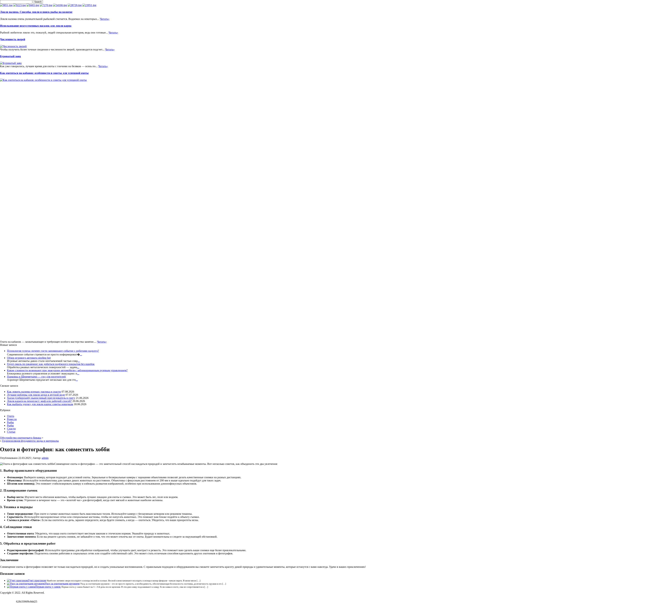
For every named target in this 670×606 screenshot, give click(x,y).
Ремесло (12, 419)
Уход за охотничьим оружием (62, 583)
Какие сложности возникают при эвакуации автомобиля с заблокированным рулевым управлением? (67, 370)
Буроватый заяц (10, 56)
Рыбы (10, 422)
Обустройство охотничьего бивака (20, 437)
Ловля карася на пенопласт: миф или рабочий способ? (39, 401)
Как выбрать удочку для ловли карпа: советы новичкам (40, 404)
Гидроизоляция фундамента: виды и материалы (30, 440)
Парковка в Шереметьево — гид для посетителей (36, 376)
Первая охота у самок (48, 586)
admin (45, 457)
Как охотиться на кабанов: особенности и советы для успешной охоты (44, 73)
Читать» (104, 18)
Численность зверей (12, 39)
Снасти (11, 428)
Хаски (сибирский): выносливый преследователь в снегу (41, 397)
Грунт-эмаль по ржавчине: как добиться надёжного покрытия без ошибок (51, 364)
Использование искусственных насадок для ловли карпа (35, 25)
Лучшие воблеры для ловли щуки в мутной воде (36, 394)
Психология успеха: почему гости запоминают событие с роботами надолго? (53, 350)
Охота (10, 416)
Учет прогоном (37, 580)
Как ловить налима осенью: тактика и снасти (34, 391)
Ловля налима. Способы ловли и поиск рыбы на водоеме (36, 11)
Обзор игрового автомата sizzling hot (29, 357)
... (81, 354)
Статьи (11, 431)
